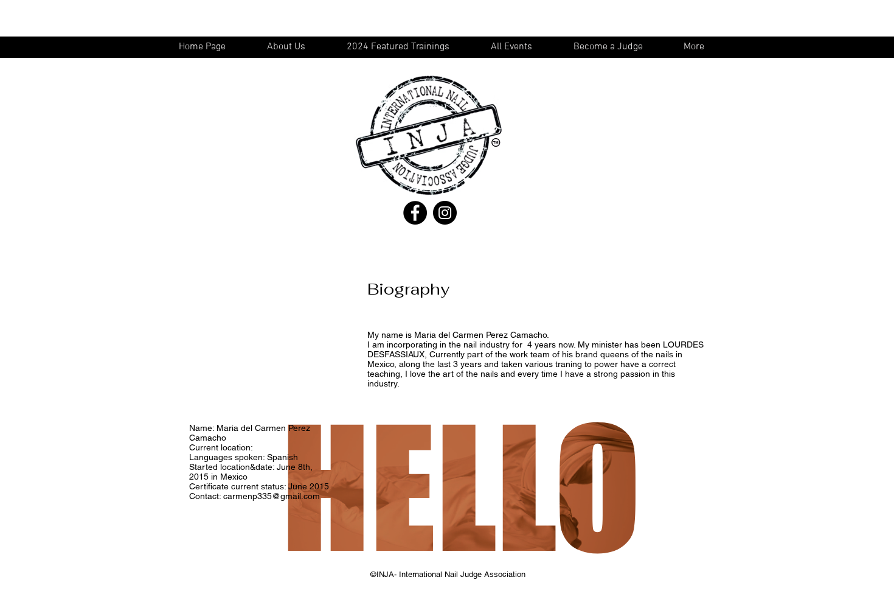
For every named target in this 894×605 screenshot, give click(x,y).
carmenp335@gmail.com (271, 496)
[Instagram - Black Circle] (445, 213)
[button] (517, 47)
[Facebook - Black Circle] (415, 213)
